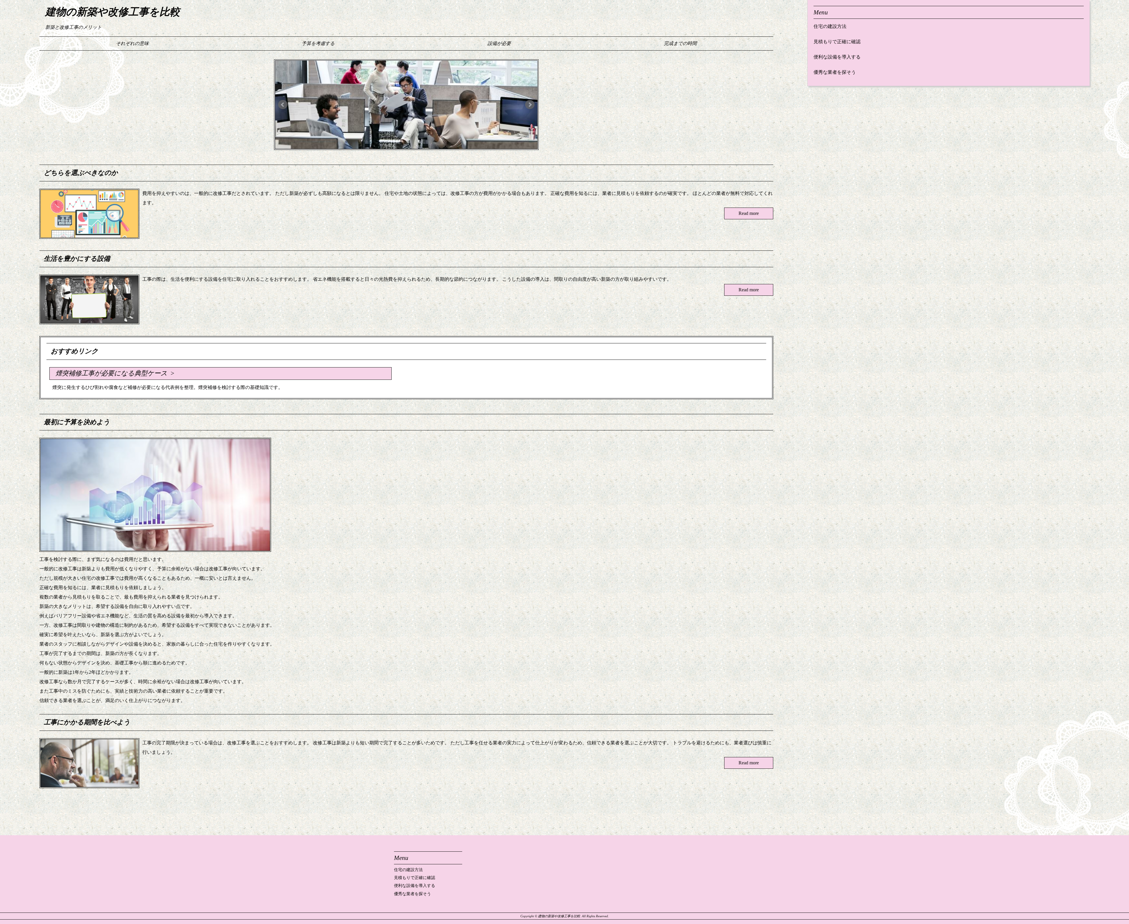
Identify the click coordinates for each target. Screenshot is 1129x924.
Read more (749, 213)
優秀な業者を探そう (835, 72)
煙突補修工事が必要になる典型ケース (111, 373)
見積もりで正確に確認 (837, 41)
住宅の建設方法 (830, 26)
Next (530, 104)
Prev (283, 104)
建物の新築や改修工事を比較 (112, 12)
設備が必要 (499, 43)
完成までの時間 (680, 43)
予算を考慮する (318, 43)
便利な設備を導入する (837, 56)
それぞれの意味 (132, 43)
